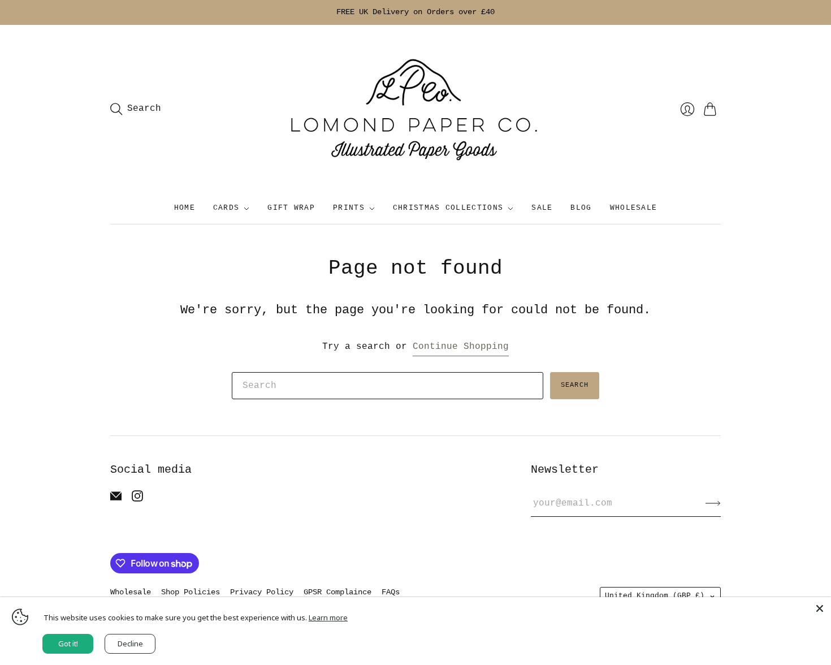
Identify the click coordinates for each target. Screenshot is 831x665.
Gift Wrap (291, 208)
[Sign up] (713, 503)
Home (184, 208)
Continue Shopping (461, 347)
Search (574, 385)
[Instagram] (137, 499)
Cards (226, 208)
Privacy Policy (261, 592)
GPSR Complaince (337, 592)
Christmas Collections (448, 208)
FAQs (391, 592)
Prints (349, 208)
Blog (580, 208)
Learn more (328, 617)
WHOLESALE (633, 208)
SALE (541, 208)
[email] (116, 499)
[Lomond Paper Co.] (415, 109)
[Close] (819, 608)
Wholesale (130, 592)
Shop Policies (190, 592)
